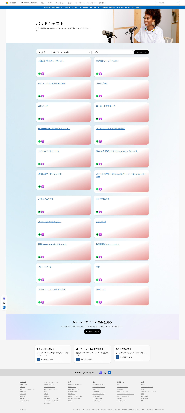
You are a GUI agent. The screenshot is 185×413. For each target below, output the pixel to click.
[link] (100, 372)
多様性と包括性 (144, 396)
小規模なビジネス (96, 401)
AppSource (119, 398)
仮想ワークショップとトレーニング (52, 398)
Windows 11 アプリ (24, 401)
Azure (118, 384)
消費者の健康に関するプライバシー (131, 409)
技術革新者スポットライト (107, 244)
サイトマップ (76, 409)
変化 (98, 266)
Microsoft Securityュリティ (98, 387)
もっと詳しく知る (47, 359)
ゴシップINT (101, 83)
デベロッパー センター (122, 387)
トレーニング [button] (80, 3)
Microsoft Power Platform (98, 394)
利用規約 (117, 409)
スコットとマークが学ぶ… (49, 221)
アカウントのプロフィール (50, 384)
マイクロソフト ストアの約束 (51, 401)
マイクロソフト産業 (97, 398)
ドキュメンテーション (122, 389)
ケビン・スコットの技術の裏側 (51, 83)
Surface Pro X (23, 391)
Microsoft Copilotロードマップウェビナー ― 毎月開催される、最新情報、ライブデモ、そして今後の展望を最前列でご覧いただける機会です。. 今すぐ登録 (91, 7)
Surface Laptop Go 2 (24, 384)
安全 (142, 401)
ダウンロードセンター (49, 387)
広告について (149, 409)
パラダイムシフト (46, 199)
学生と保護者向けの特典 (74, 398)
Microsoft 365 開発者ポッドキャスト (54, 128)
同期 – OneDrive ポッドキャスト (52, 244)
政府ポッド (43, 106)
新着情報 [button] (102, 3)
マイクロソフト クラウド (98, 384)
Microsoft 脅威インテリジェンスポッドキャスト (117, 151)
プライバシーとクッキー (107, 409)
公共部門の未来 (103, 199)
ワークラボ (101, 289)
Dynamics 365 (95, 389)
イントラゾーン (45, 266)
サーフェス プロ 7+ (24, 398)
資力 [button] (70, 3)
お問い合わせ (95, 409)
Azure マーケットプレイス (123, 396)
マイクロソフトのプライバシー (148, 391)
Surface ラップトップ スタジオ (27, 389)
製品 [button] (43, 3)
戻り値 (45, 391)
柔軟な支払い (47, 403)
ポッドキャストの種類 (61, 52)
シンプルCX (101, 221)
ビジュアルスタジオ (121, 401)
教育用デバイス (72, 387)
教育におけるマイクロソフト (75, 384)
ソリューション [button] (60, 3)
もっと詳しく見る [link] (92, 332)
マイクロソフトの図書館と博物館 (110, 128)
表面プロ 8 (22, 387)
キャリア (143, 384)
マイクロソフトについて (147, 387)
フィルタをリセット (141, 52)
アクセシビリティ (145, 398)
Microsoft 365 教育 (72, 391)
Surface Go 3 (23, 394)
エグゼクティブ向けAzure (107, 60)
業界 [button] (50, 3)
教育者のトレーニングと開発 (75, 396)
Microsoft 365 (95, 391)
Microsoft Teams (96, 396)
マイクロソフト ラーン (122, 391)
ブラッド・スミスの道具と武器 (51, 289)
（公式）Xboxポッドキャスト (51, 60)
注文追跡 (46, 394)
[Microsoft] (11, 2)
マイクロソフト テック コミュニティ (125, 394)
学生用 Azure (71, 401)
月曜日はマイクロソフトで (49, 173)
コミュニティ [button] (92, 3)
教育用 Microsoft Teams (73, 389)
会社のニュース (144, 389)
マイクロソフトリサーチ (48, 151)
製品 (96, 52)
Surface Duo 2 (23, 396)
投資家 (142, 394)
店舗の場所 (46, 396)
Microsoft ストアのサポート (50, 389)
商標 (143, 409)
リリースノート (86, 409)
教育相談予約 (71, 394)
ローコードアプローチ (105, 106)
